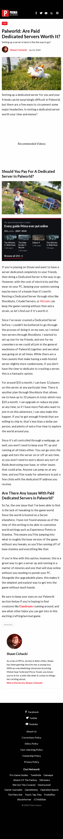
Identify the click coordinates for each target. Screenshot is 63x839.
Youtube (33, 724)
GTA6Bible (40, 799)
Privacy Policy (31, 761)
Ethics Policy (31, 743)
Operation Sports (49, 789)
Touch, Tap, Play (33, 794)
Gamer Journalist (13, 789)
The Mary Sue (15, 794)
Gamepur (48, 775)
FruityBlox (49, 794)
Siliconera (44, 779)
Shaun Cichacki (18, 49)
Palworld (8, 625)
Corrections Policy (31, 737)
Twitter (33, 718)
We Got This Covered (24, 784)
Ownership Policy (31, 755)
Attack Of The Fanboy (25, 779)
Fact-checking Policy (31, 749)
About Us (31, 731)
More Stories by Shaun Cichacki (24, 682)
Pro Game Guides (19, 775)
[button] (57, 13)
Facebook (33, 711)
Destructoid (44, 784)
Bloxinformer (24, 799)
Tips (4, 23)
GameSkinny (31, 789)
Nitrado (45, 301)
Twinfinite (35, 775)
